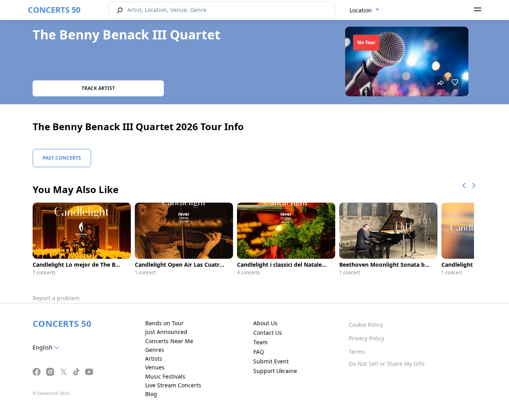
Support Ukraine (275, 371)
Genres (154, 349)
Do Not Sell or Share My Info (386, 363)
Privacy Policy (366, 338)
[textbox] (47, 347)
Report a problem (56, 298)
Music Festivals (165, 376)
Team (260, 342)
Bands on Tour (164, 323)
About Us (265, 323)
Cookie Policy (366, 324)
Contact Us (267, 332)
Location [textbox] (361, 10)
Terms (357, 351)
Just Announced (166, 332)
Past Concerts (62, 157)
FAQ (258, 351)
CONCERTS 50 (54, 9)
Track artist (98, 88)
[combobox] (364, 10)
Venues (155, 367)
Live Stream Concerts (173, 385)
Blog (151, 394)
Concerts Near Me (169, 341)
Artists (153, 358)
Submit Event (271, 361)
